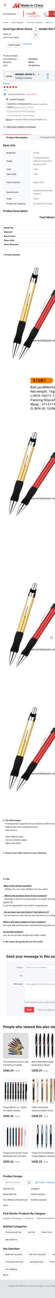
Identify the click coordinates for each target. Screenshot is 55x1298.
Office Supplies (17, 22)
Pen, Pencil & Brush (35, 22)
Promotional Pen (13, 1232)
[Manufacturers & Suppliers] (27, 5)
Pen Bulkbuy (11, 1269)
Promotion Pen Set (14, 1261)
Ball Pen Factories (14, 1254)
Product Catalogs (46, 1182)
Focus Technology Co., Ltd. (39, 1286)
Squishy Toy (8, 1188)
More (5, 1274)
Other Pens (46, 1232)
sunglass (35, 1188)
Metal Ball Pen (9, 1194)
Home (5, 22)
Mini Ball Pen (12, 1239)
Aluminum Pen (36, 1261)
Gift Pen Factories (37, 1254)
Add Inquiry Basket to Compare (21, 126)
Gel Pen (31, 1232)
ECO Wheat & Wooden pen (15, 1199)
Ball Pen (49, 22)
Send (29, 1009)
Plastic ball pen (38, 1194)
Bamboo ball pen (39, 1199)
